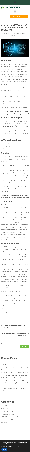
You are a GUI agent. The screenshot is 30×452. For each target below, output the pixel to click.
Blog (2, 406)
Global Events (5, 411)
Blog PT (3, 408)
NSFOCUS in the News (8, 417)
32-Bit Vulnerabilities (10, 312)
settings (17, 446)
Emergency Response (18, 33)
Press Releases (6, 420)
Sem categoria (6, 422)
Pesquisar (4, 344)
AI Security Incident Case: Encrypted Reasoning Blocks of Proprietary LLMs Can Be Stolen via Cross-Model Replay (15, 375)
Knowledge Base (6, 414)
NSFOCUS (6, 33)
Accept (4, 449)
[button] (15, 2)
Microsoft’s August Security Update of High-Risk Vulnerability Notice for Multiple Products (14, 383)
